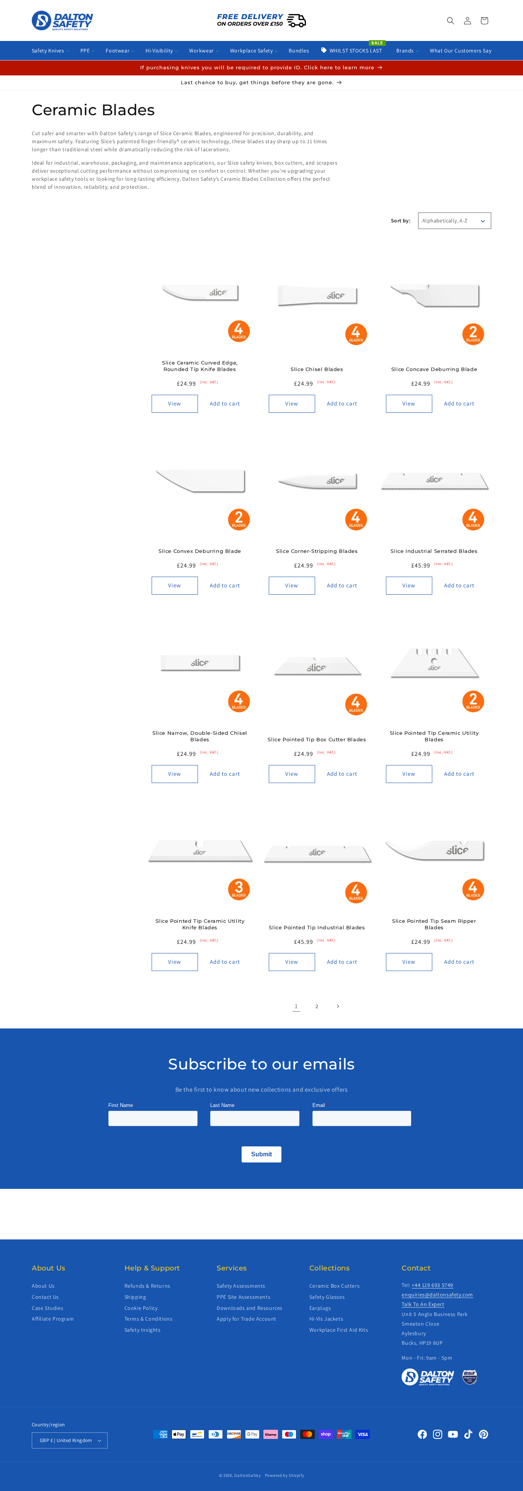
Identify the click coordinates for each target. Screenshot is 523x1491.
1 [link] (296, 1006)
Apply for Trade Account (246, 1318)
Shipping (135, 1296)
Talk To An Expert (423, 1304)
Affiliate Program (53, 1318)
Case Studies (47, 1308)
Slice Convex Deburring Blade (200, 551)
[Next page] (337, 1006)
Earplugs (320, 1308)
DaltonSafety (247, 1475)
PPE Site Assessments (243, 1296)
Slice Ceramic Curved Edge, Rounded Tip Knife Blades (200, 366)
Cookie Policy (141, 1308)
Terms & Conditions (148, 1318)
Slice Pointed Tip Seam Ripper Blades (434, 924)
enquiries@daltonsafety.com (437, 1294)
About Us (43, 1285)
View (174, 403)
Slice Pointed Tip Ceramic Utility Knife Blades (200, 924)
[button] (450, 20)
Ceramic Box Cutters (334, 1285)
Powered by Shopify (284, 1475)
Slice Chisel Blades (317, 369)
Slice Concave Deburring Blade (434, 369)
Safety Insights (142, 1329)
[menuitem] (50, 50)
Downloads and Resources (250, 1308)
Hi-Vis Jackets (326, 1318)
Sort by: (400, 220)
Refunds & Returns (147, 1285)
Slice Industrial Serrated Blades (434, 551)
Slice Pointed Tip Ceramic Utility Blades (434, 736)
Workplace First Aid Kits (338, 1329)
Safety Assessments (241, 1285)
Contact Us (45, 1296)
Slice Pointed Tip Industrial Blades (317, 927)
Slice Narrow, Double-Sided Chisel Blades (199, 736)
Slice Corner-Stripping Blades (317, 551)
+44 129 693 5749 (432, 1285)
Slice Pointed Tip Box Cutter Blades (317, 739)
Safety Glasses (327, 1296)
